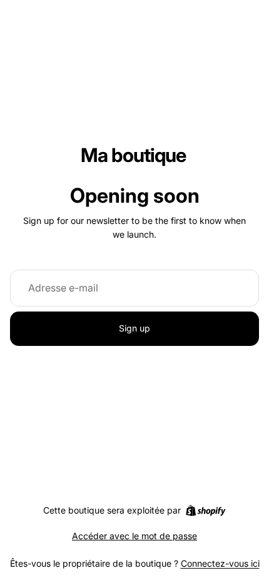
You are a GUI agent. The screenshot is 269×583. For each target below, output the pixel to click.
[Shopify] (205, 510)
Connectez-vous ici (220, 563)
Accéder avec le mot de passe (134, 535)
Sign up (134, 328)
